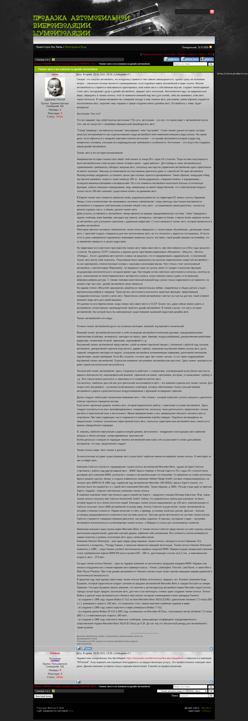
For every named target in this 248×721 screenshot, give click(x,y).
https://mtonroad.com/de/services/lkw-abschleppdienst (155, 658)
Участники (170, 54)
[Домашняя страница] (87, 648)
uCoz (71, 710)
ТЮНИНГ (47, 64)
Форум (37, 64)
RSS (210, 54)
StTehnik (55, 653)
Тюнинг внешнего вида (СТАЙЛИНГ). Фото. (75, 64)
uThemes (206, 710)
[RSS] (210, 47)
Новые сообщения (152, 54)
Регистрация (71, 47)
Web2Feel (206, 707)
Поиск (202, 54)
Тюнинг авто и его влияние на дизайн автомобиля (124, 64)
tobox (55, 74)
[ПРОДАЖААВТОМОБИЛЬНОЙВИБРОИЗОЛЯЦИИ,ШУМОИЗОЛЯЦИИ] (83, 25)
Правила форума (187, 54)
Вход (83, 47)
